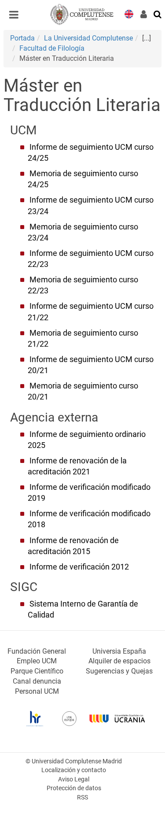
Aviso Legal (73, 779)
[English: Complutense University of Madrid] (129, 13)
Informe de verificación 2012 (79, 566)
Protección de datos (74, 788)
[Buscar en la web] (158, 13)
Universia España (119, 651)
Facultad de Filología (51, 48)
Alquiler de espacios (119, 661)
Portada (22, 38)
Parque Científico (37, 671)
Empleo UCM (37, 661)
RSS (82, 797)
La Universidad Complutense (88, 38)
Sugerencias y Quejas (119, 671)
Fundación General (36, 651)
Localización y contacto (73, 770)
